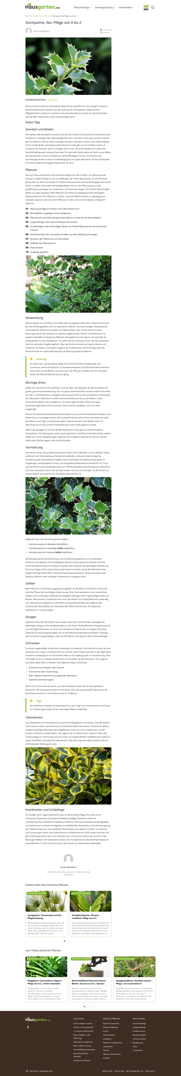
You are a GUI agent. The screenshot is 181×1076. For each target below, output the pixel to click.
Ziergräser (107, 1039)
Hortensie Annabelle (81, 1060)
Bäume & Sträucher (111, 1023)
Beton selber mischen (82, 1045)
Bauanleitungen (139, 1035)
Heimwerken (125, 7)
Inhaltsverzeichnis (41, 99)
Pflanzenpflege (81, 7)
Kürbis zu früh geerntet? (83, 1027)
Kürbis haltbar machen (82, 1023)
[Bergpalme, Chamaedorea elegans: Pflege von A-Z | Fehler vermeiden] (46, 966)
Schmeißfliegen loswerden (84, 1049)
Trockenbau (137, 1050)
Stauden (106, 1058)
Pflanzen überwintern (112, 1054)
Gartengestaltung (104, 7)
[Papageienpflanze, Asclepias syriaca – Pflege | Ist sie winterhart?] (134, 966)
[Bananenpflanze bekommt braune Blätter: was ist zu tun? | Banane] (90, 966)
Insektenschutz (139, 1031)
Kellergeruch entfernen (83, 1042)
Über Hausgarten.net (134, 1071)
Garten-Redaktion (41, 31)
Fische (105, 1031)
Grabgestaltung (139, 1027)
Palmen (106, 1050)
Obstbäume (108, 1046)
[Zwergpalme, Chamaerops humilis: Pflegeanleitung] (46, 901)
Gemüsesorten (109, 1035)
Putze (135, 1046)
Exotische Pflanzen (44, 16)
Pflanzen (32, 16)
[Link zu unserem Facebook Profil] (27, 1027)
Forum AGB (119, 1071)
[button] (90, 7)
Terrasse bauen (139, 1039)
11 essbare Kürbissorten (83, 1031)
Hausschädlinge (139, 1023)
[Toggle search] (153, 7)
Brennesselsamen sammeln (80, 1055)
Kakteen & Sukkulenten (112, 1042)
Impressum (150, 1071)
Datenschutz (107, 1071)
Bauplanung (138, 1042)
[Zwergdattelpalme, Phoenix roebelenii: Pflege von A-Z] (90, 901)
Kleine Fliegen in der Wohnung (81, 1036)
